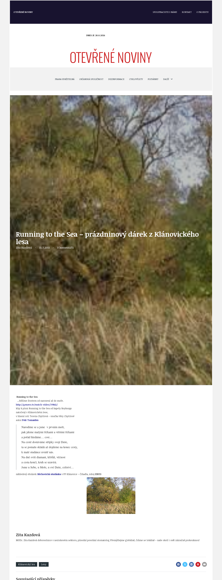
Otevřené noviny (23, 12)
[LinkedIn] (191, 564)
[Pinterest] (198, 564)
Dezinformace (116, 79)
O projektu (202, 12)
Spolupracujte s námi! (165, 12)
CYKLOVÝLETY (136, 79)
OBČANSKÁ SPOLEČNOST (91, 79)
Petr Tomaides (30, 420)
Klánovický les (26, 564)
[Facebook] (178, 564)
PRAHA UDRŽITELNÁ (64, 79)
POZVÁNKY (153, 79)
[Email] (204, 564)
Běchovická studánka (49, 474)
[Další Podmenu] (172, 79)
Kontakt (187, 12)
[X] (185, 564)
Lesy (43, 564)
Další (166, 79)
